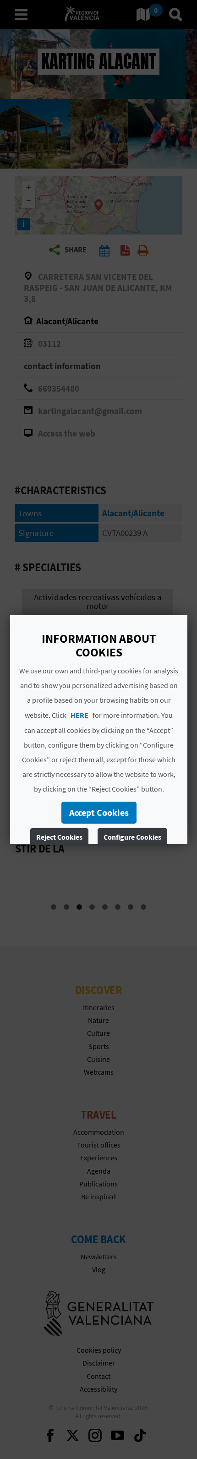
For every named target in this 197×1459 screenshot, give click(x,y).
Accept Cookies (98, 812)
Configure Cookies (132, 837)
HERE (79, 715)
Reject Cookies (59, 837)
